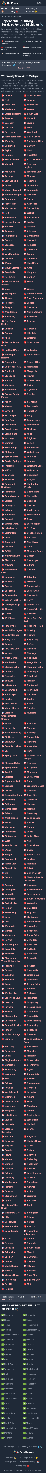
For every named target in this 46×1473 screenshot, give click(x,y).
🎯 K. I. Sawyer (8, 694)
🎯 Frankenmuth (32, 514)
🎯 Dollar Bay (30, 1159)
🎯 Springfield (8, 533)
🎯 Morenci (29, 808)
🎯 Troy (28, 127)
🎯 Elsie (28, 1101)
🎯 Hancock (7, 581)
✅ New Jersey (30, 1413)
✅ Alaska (5, 1418)
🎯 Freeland (7, 465)
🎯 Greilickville (9, 903)
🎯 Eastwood (8, 514)
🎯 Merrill (29, 1252)
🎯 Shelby (29, 822)
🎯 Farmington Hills (11, 136)
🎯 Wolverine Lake (10, 555)
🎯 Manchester (9, 808)
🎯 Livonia (29, 123)
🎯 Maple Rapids (9, 1266)
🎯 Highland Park (10, 350)
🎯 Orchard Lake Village (32, 757)
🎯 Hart (28, 751)
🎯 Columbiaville (9, 1231)
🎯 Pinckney (30, 763)
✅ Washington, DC (31, 1330)
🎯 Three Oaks (31, 935)
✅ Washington (8, 1339)
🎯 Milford (6, 470)
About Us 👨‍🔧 (11, 1458)
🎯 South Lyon (31, 113)
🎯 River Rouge (9, 447)
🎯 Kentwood (8, 171)
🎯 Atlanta (6, 1261)
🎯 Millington (8, 1097)
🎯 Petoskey (30, 411)
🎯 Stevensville (31, 1065)
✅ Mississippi (29, 1408)
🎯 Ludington (30, 350)
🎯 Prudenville (8, 831)
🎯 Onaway (7, 1191)
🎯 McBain (6, 1270)
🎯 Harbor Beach (32, 921)
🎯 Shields (6, 501)
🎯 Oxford (29, 644)
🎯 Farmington (9, 362)
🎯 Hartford (30, 741)
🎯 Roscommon (32, 1083)
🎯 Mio (4, 873)
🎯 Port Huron (8, 132)
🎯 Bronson (7, 786)
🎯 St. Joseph (8, 415)
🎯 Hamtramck (9, 235)
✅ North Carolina (9, 1364)
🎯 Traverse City (32, 171)
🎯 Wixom (29, 289)
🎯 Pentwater (31, 1164)
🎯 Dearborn (7, 123)
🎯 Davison (7, 546)
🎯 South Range (32, 1247)
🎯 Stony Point (9, 868)
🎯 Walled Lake (31, 452)
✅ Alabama (28, 1393)
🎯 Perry (28, 600)
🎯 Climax (29, 1217)
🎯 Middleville (8, 662)
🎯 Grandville (8, 272)
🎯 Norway (29, 728)
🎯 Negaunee (8, 577)
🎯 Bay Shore (31, 1257)
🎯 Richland (7, 1186)
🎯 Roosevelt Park (33, 625)
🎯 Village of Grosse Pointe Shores (8, 715)
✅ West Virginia (30, 1428)
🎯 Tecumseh (31, 406)
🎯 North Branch (9, 1092)
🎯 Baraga (29, 827)
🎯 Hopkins (7, 1289)
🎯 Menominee (31, 424)
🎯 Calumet (30, 1261)
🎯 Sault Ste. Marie (33, 298)
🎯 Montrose (8, 935)
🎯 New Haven (31, 542)
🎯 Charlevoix (31, 595)
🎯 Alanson (29, 1226)
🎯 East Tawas (31, 590)
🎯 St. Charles (8, 836)
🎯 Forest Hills (9, 203)
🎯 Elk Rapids (31, 917)
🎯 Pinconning (31, 1025)
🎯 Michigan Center (34, 551)
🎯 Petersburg (8, 1069)
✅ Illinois (5, 1320)
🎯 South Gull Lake (11, 1025)
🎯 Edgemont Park (11, 781)
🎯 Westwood (8, 389)
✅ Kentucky (29, 1379)
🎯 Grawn (29, 1129)
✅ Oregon (6, 1354)
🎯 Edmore (7, 1039)
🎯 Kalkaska (30, 723)
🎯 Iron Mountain (10, 254)
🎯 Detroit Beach (32, 873)
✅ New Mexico (8, 1393)
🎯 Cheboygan (31, 560)
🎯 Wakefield (8, 898)
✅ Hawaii (27, 1389)
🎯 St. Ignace (30, 767)
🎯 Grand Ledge (9, 429)
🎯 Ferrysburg (31, 690)
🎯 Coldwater (31, 249)
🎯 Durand (29, 565)
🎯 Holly (28, 415)
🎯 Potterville (8, 728)
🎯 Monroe (29, 176)
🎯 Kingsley (30, 912)
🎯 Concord (30, 1087)
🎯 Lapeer (29, 302)
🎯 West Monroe (10, 658)
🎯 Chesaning (8, 799)
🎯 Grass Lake (31, 1060)
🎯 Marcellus (8, 1065)
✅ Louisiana (7, 1379)
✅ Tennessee (29, 1374)
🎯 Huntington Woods (31, 486)
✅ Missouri (28, 1354)
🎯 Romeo (6, 644)
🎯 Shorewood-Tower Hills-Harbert (11, 960)
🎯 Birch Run (30, 953)
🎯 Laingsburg (31, 1002)
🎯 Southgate (8, 199)
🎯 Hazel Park (31, 263)
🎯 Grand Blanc (9, 433)
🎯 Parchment (8, 859)
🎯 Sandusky (8, 741)
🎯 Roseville (30, 181)
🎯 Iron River (30, 694)
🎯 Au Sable (30, 949)
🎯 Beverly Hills (32, 362)
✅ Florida (27, 1320)
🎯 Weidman (30, 1196)
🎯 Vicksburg (30, 658)
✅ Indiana (28, 1359)
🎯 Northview (8, 277)
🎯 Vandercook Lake (9, 571)
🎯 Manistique (31, 671)
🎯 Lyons (6, 1200)
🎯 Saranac (30, 988)
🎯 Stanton (29, 965)
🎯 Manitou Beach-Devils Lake (33, 879)
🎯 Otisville (29, 1177)
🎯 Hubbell (29, 1124)
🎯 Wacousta (8, 926)
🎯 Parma (29, 1238)
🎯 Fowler (6, 1029)
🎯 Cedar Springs (10, 635)
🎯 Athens (29, 1097)
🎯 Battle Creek (32, 136)
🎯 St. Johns (30, 401)
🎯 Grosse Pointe (33, 533)
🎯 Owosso (7, 240)
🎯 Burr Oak (30, 1200)
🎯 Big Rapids (8, 293)
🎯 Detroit (6, 95)
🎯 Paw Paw (7, 420)
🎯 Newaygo (30, 653)
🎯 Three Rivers (32, 354)
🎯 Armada (7, 885)
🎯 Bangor (6, 854)
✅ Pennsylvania (30, 1325)
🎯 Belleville (30, 613)
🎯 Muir (28, 1284)
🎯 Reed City (8, 772)
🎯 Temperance (32, 420)
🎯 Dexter (29, 555)
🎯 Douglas (29, 708)
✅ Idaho (5, 1408)
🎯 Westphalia (31, 1119)
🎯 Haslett (6, 249)
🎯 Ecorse (6, 380)
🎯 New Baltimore (33, 312)
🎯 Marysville (30, 371)
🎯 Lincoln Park (32, 185)
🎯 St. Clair (29, 528)
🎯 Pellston (7, 1173)
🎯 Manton (7, 930)
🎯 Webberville (9, 993)
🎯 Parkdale (30, 1243)
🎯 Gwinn (6, 822)
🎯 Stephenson (9, 1196)
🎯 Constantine (9, 595)
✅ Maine (27, 1423)
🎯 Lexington (8, 1074)
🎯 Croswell (30, 790)
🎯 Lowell (29, 443)
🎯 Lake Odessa (32, 818)
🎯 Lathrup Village (10, 604)
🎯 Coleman (30, 1034)
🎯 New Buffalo (9, 845)
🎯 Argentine (30, 746)
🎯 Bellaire (6, 1083)
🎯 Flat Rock (7, 371)
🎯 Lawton (29, 859)
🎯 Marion (6, 1159)
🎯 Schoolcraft (31, 930)
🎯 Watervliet (31, 903)
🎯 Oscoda (7, 1243)
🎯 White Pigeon (9, 944)
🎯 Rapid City (8, 949)
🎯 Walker (29, 213)
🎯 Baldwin (29, 1078)
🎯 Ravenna (7, 1007)
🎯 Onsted (29, 1110)
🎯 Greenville (8, 376)
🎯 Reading (7, 1087)
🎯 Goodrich (30, 501)
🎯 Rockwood (31, 685)
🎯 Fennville (7, 965)
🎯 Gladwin (29, 699)
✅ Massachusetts (10, 1335)
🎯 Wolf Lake (8, 618)
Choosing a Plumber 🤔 (29, 1458)
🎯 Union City (30, 926)
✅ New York (7, 1315)
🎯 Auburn (6, 813)
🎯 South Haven (32, 510)
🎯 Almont (29, 703)
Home (7, 16)
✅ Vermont (6, 1438)
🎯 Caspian (7, 1168)
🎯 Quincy (6, 917)
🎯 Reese (6, 984)
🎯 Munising (30, 712)
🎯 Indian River (31, 836)
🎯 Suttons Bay (32, 1279)
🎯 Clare (28, 519)
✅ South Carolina (9, 1398)
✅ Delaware (28, 1433)
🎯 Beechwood (9, 690)
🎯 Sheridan (30, 1270)
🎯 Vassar (6, 653)
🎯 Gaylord (7, 411)
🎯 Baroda (6, 1150)
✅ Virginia (28, 1364)
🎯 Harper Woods (33, 293)
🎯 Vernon (29, 1222)
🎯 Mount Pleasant (11, 190)
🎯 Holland (29, 118)
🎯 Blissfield (30, 676)
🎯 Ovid (5, 921)
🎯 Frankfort (30, 997)
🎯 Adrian (6, 185)
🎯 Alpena (6, 298)
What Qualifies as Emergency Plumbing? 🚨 (22, 1462)
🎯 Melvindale (31, 366)
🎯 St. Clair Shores (33, 159)
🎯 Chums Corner (10, 1101)
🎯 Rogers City (31, 737)
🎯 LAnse (6, 850)
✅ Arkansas (29, 1403)
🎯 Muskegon (8, 109)
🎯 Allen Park (30, 203)
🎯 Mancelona (31, 979)
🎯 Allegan (29, 479)
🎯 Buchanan (8, 590)
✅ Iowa (5, 1403)
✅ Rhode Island (30, 1369)
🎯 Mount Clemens (11, 267)
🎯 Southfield (8, 145)
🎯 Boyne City (31, 639)
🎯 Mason (6, 406)
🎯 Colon (6, 1055)
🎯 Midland (7, 164)
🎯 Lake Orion (8, 685)
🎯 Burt (5, 1078)
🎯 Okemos (30, 226)
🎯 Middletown (9, 1182)
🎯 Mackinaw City (10, 1212)
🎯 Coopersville (32, 586)
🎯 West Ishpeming (11, 732)
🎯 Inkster (29, 222)
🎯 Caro (28, 546)
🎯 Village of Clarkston (8, 1130)
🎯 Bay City (29, 145)
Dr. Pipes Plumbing (20, 1470)
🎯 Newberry (8, 699)
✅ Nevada (28, 1349)
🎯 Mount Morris (10, 708)
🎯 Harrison (30, 648)
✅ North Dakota (8, 1423)
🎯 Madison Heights (11, 194)
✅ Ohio (4, 1359)
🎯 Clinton (6, 790)
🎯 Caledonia (30, 908)
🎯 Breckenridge (32, 1007)
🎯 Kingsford (8, 542)
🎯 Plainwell (30, 635)
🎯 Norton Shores (10, 222)
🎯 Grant (28, 1145)
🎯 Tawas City (8, 863)
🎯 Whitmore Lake (33, 465)
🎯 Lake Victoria (32, 1173)
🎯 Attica (28, 1191)
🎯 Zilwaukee (30, 940)
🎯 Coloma (7, 970)
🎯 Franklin (29, 680)
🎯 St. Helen (7, 737)
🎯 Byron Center (9, 456)
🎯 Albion (6, 401)
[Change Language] (40, 3)
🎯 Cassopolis (8, 889)
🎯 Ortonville (30, 958)
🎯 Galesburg (31, 813)
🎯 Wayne (6, 263)
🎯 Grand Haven (32, 342)
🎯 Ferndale (30, 245)
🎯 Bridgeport (31, 475)
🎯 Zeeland (7, 519)
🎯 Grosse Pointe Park (10, 344)
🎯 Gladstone (8, 560)
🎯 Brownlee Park (33, 889)
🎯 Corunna (7, 671)
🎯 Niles (5, 338)
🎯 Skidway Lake (10, 667)
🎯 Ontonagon (8, 1020)
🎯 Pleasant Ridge (10, 763)
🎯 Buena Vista (31, 491)
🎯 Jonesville (30, 799)
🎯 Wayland (7, 565)
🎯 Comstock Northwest (8, 486)
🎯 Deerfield (30, 1154)
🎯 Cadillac (7, 328)
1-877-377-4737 (23, 68)
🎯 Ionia (5, 289)
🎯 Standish (7, 979)
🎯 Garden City (31, 208)
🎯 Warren (29, 109)
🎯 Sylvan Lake (31, 845)
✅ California (29, 1315)
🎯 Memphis (30, 1051)
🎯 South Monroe (10, 496)
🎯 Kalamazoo (31, 104)
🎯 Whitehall (30, 338)
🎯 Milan (28, 433)
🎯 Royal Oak (30, 155)
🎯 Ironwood (7, 475)
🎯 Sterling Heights (11, 113)
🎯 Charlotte (30, 307)
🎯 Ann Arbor (8, 104)
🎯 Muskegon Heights (8, 356)
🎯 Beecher (30, 394)
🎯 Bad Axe (7, 680)
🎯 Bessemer (30, 885)
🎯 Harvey (6, 940)
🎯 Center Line (8, 424)
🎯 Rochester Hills (33, 141)
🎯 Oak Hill (7, 1284)
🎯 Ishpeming (8, 316)
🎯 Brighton (30, 438)
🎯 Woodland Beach (34, 786)
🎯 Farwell (6, 1154)
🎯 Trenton (29, 254)
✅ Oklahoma (7, 1384)
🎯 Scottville (30, 1029)
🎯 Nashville (7, 894)
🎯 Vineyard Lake (10, 1275)
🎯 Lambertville (32, 380)
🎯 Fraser (29, 281)
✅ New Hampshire (32, 1418)
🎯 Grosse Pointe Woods (10, 283)
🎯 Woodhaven (9, 312)
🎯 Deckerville (8, 1222)
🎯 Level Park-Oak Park (33, 620)
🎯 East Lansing (9, 181)
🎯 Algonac (7, 609)
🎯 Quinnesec (8, 1051)
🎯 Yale (27, 840)
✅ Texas (5, 1325)
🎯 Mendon (7, 1164)
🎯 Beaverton (31, 1046)
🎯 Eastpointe (31, 190)
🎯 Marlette (30, 863)
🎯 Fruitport (30, 1055)
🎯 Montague (30, 772)
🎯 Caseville (7, 1247)
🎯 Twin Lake (30, 944)
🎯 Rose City (30, 1275)
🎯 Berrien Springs (11, 461)
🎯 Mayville (7, 1145)
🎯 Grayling (30, 630)
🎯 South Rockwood (34, 898)
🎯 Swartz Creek (10, 523)
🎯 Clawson (30, 328)
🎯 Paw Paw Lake (10, 648)
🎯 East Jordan (32, 776)
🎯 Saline (28, 385)
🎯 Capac (28, 850)
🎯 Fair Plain (30, 456)
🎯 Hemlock (7, 1011)
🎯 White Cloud (31, 975)
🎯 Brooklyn (30, 732)
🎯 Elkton (6, 1238)
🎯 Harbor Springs (10, 1034)
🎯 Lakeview (30, 1092)
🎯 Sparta (6, 586)
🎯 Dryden (6, 1119)
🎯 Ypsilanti (30, 240)
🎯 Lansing (29, 100)
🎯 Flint (5, 100)
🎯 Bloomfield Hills (33, 609)
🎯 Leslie (28, 831)
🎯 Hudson (29, 804)
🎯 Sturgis (6, 307)
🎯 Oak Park (30, 194)
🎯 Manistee (7, 385)
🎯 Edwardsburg (32, 1020)
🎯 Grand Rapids (32, 95)
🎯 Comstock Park (11, 366)
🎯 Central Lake (32, 1115)
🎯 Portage (7, 176)
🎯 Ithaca (6, 723)
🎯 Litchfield (7, 988)
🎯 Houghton (30, 272)
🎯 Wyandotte (8, 217)
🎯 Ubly (5, 1217)
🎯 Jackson (7, 127)
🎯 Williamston (31, 470)
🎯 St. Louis (7, 452)
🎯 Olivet (28, 868)
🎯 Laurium (29, 461)
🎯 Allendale (30, 231)
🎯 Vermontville (9, 1226)
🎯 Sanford (30, 1168)
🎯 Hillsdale (30, 333)
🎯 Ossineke (7, 1141)
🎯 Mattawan (8, 827)
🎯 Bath (28, 781)
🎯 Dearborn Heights (30, 166)
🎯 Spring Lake (9, 755)
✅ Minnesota (7, 1344)
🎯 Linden (6, 613)
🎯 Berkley (29, 277)
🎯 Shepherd (8, 953)
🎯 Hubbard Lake (32, 1141)
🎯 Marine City (31, 604)
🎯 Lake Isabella (32, 894)
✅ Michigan (28, 1339)
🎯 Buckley (7, 1257)
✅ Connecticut (30, 1384)
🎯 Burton (29, 199)
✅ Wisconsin (7, 1369)
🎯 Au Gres (29, 1186)
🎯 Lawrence (8, 1106)
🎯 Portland (30, 537)
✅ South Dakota (8, 1428)
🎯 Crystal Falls (32, 984)
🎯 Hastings (7, 438)
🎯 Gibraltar (30, 577)
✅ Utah (4, 1374)
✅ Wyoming (28, 1438)
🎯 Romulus (7, 231)
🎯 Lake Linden (9, 1115)
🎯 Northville (30, 496)
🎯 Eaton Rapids (32, 523)
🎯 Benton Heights (11, 600)
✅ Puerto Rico (8, 1413)
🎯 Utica (5, 537)
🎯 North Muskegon (11, 630)
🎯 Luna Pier (7, 975)
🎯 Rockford (8, 479)
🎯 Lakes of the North (9, 1207)
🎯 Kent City (7, 1046)
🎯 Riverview (30, 316)
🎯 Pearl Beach (9, 703)
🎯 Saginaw (7, 118)
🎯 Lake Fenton (9, 528)
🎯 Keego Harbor (32, 662)
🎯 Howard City (32, 854)
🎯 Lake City (7, 1177)
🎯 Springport (31, 1212)
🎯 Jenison (7, 258)
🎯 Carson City (31, 1074)
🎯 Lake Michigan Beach (33, 1040)
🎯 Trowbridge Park (11, 795)
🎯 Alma (28, 267)
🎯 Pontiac (7, 155)
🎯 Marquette (8, 208)
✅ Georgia (6, 1330)
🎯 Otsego (29, 321)
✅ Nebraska (7, 1389)
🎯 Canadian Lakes (11, 746)
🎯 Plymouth (30, 389)
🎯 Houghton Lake (33, 667)
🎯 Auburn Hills (31, 217)
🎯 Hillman (29, 1266)
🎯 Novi (28, 150)
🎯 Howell (29, 376)
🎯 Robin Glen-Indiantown (31, 1232)
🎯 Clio (5, 751)
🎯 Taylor (6, 150)
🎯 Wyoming (7, 141)
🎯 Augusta (30, 1136)
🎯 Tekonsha (8, 1252)
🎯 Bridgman (8, 804)
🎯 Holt (5, 213)
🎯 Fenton (6, 333)
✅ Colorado (28, 1344)
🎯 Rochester (8, 302)
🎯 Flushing (30, 429)
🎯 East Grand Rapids (8, 323)
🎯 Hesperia (7, 1124)
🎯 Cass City (30, 795)
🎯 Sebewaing (8, 912)
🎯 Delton (29, 1150)
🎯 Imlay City (8, 639)
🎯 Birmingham (31, 235)
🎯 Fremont (30, 581)
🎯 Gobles (29, 1205)
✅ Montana (6, 1433)
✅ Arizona (28, 1335)
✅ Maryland (7, 1349)
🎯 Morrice (7, 1136)
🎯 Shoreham (31, 1182)
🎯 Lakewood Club (10, 997)
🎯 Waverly (7, 226)
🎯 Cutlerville (30, 258)
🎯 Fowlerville (8, 625)
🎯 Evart (5, 840)
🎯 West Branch (9, 818)
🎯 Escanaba (8, 245)
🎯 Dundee (29, 569)
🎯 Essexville (8, 676)
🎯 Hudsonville (31, 447)
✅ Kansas (28, 1398)
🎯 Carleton (7, 776)
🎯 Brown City (31, 1016)
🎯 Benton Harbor (10, 159)
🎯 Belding (6, 510)
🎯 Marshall (7, 443)
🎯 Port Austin (8, 1279)
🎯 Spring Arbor (9, 767)
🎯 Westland (30, 132)
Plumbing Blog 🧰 (22, 1466)
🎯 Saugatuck (8, 1110)
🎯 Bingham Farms (11, 1060)
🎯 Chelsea (29, 505)
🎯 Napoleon (30, 1106)
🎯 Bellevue (30, 993)
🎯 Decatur (7, 877)
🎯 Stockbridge (9, 1016)
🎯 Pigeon (29, 1069)
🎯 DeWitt (6, 551)
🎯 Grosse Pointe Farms (10, 396)
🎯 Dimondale (31, 1011)
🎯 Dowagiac (8, 505)
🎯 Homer (6, 908)
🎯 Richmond (8, 491)
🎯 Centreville (31, 970)
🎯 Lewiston (7, 1002)
